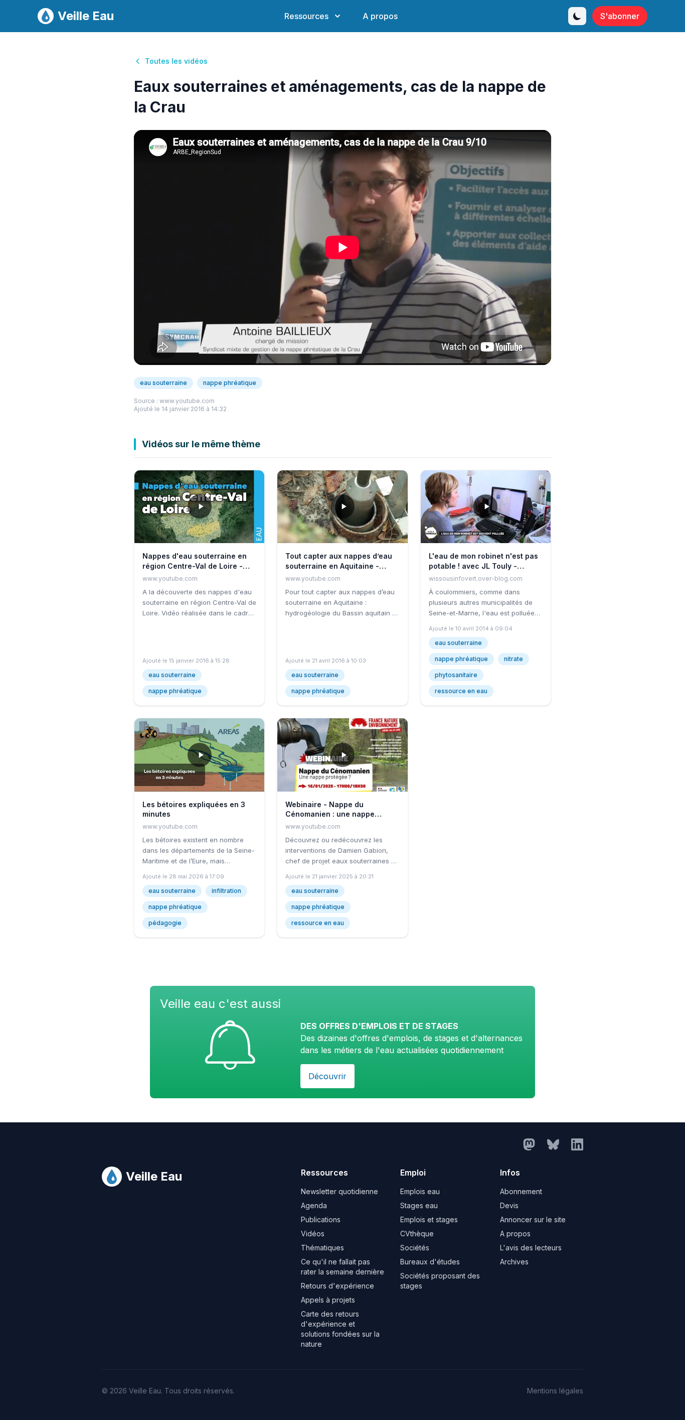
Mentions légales (555, 1390)
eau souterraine (163, 382)
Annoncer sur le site (533, 1219)
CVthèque (417, 1233)
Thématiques (322, 1247)
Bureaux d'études (430, 1261)
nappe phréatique (229, 382)
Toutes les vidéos (176, 61)
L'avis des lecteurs (531, 1247)
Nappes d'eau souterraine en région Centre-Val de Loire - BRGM (194, 566)
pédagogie (165, 923)
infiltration (226, 890)
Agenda (314, 1205)
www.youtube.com (187, 401)
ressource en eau (461, 691)
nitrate (513, 659)
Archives (514, 1261)
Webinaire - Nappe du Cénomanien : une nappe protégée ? (330, 814)
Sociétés (414, 1247)
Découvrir (327, 1076)
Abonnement (521, 1191)
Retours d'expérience (337, 1285)
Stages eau (419, 1205)
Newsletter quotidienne (339, 1191)
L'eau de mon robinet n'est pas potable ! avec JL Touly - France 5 (483, 566)
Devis (509, 1205)
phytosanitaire (456, 675)
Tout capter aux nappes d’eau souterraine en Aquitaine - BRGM (338, 566)
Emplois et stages (429, 1219)
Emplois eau (420, 1191)
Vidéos (312, 1233)
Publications (320, 1219)
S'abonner (619, 16)
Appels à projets (328, 1300)
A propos (380, 16)
